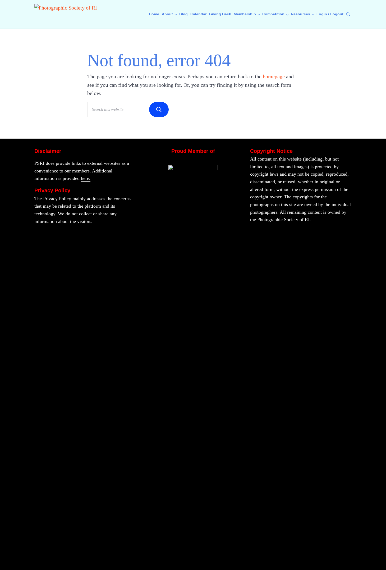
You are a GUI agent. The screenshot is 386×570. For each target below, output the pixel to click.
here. (85, 178)
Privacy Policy (57, 198)
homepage (274, 76)
